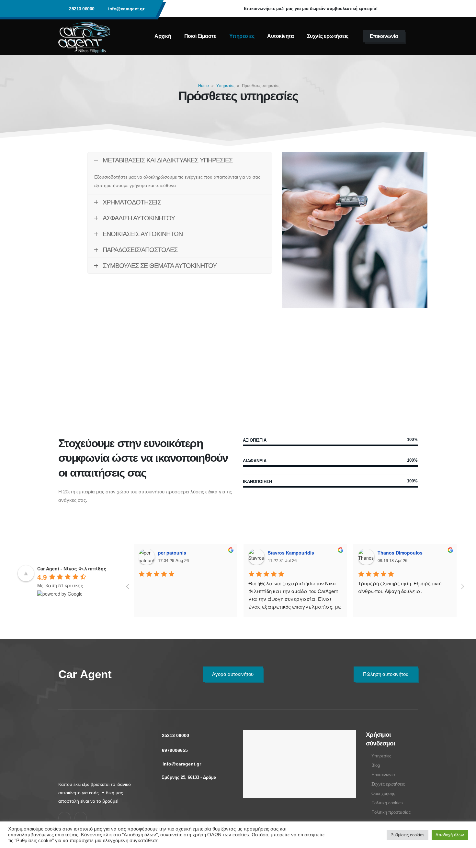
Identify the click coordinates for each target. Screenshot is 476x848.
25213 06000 (82, 8)
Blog (375, 765)
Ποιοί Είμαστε (200, 36)
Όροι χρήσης (383, 793)
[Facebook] (392, 9)
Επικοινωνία (384, 36)
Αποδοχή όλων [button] (450, 834)
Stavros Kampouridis (291, 552)
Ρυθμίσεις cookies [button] (408, 834)
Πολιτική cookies (387, 803)
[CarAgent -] (84, 36)
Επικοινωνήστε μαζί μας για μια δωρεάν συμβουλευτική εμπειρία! (311, 8)
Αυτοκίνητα (280, 36)
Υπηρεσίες (242, 36)
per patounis (172, 552)
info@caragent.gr (126, 8)
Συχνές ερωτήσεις (327, 36)
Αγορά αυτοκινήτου (233, 674)
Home (203, 85)
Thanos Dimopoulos (400, 552)
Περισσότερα (116, 374)
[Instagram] (409, 9)
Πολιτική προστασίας (391, 812)
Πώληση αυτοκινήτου (385, 674)
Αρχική (162, 36)
